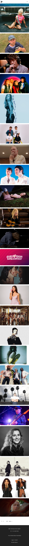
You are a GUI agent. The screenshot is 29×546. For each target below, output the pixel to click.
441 (7, 521)
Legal (12, 540)
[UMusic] (2, 2)
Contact (16, 540)
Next (10, 521)
